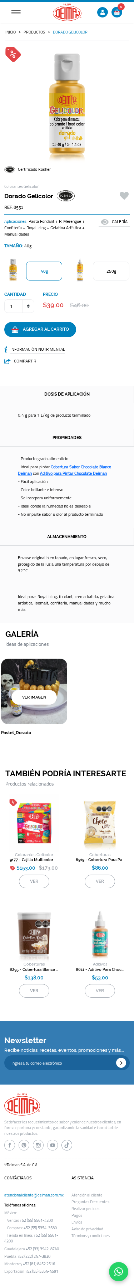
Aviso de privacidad (87, 1228)
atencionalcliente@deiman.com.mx (34, 1195)
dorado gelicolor (70, 32)
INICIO (10, 32)
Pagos (76, 1215)
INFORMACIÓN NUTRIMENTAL (37, 349)
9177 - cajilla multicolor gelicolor (34, 860)
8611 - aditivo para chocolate (100, 969)
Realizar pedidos (85, 1208)
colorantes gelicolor (34, 855)
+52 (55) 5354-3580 (40, 1227)
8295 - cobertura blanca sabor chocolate (34, 969)
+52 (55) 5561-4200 (36, 1220)
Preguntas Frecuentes (90, 1201)
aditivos (100, 964)
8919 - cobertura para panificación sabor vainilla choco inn (100, 860)
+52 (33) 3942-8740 (42, 1248)
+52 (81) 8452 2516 (39, 1263)
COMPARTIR (25, 361)
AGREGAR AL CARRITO (44, 329)
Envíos (76, 1222)
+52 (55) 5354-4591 (41, 1271)
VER (34, 881)
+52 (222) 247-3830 (33, 1256)
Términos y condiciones (90, 1235)
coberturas (99, 855)
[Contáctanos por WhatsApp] (118, 1271)
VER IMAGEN (34, 697)
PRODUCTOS (34, 32)
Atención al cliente (87, 1195)
